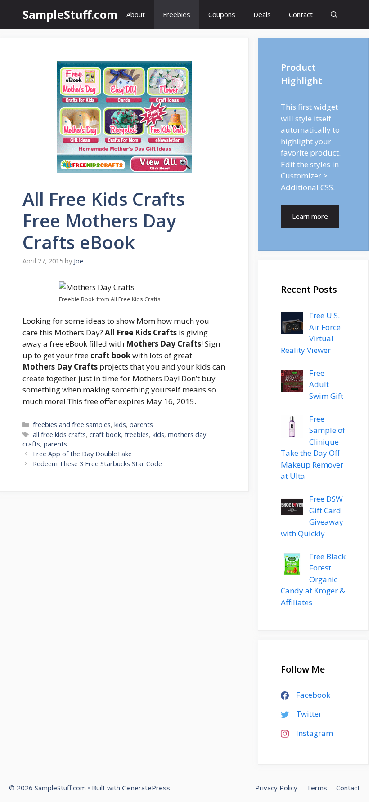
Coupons (221, 14)
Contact (301, 14)
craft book (105, 434)
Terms (316, 787)
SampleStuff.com (69, 14)
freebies (137, 434)
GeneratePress (146, 787)
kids (120, 424)
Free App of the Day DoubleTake (82, 454)
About (135, 14)
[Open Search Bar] (334, 14)
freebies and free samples (72, 424)
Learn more (310, 216)
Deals (262, 14)
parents (141, 424)
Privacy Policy (276, 787)
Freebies (176, 14)
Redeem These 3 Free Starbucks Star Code (97, 463)
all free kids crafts (59, 434)
